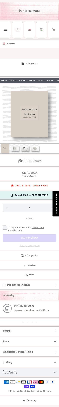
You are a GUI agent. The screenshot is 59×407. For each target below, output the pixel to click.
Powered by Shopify (41, 391)
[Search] (3, 44)
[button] (53, 29)
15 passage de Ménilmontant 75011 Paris (31, 310)
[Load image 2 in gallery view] (15, 148)
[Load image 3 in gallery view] (25, 148)
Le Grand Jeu (23, 391)
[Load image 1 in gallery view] (5, 148)
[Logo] (17, 29)
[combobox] (29, 44)
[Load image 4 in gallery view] (35, 148)
